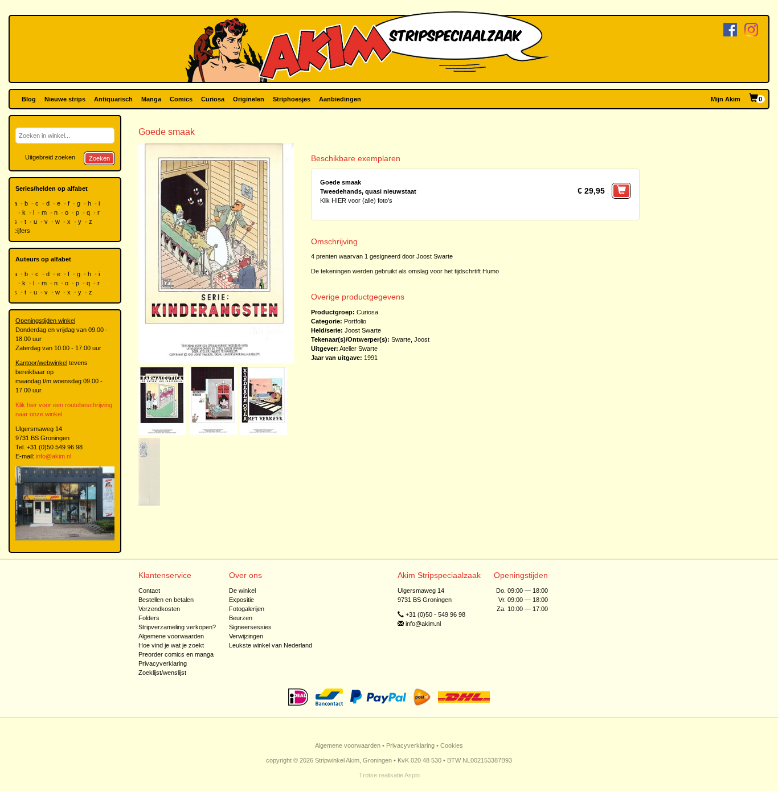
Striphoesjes (291, 99)
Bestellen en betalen (166, 599)
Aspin (412, 775)
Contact (149, 590)
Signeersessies (250, 627)
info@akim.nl (53, 456)
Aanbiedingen (340, 99)
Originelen (248, 99)
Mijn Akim (725, 99)
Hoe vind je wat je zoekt (171, 645)
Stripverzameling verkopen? (177, 627)
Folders (148, 617)
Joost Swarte (363, 330)
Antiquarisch (113, 99)
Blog (29, 99)
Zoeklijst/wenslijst (162, 672)
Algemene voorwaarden (171, 636)
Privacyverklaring (162, 663)
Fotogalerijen (246, 608)
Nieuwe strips (64, 99)
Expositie (241, 599)
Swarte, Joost (410, 339)
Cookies (451, 745)
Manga (151, 99)
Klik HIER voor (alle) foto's (356, 200)
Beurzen (240, 617)
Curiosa (212, 99)
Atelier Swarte (358, 348)
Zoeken (99, 158)
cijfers (22, 230)
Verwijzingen (246, 636)
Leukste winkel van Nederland (270, 645)
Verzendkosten (159, 608)
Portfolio (355, 321)
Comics (181, 99)
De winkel (242, 590)
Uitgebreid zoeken (50, 157)
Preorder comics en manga (176, 654)
